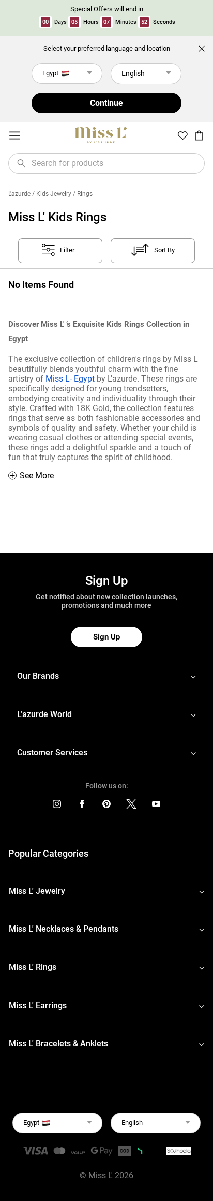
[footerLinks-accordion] (106, 676)
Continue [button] (106, 103)
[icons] (57, 806)
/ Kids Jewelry (51, 193)
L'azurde (19, 193)
